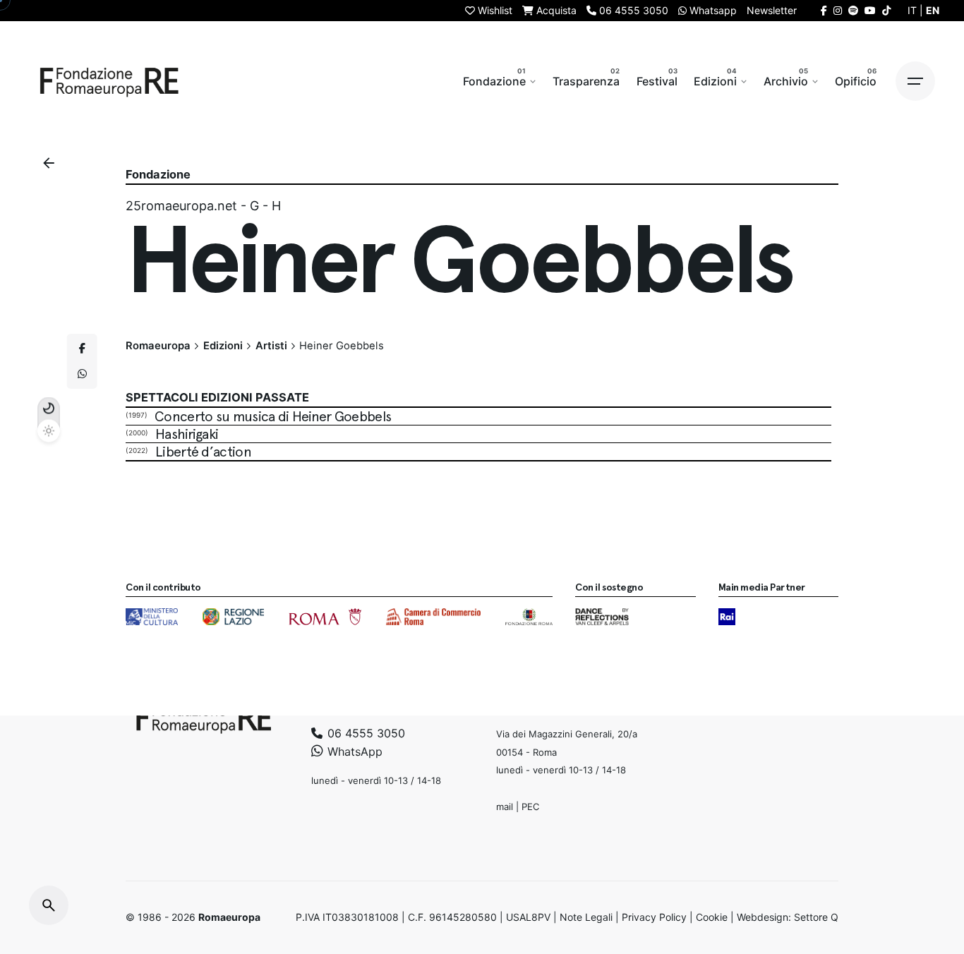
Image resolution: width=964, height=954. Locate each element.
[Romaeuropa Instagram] (837, 10)
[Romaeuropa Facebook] (824, 10)
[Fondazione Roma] (529, 616)
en (932, 10)
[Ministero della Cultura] (152, 616)
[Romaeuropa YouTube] (870, 10)
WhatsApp (353, 751)
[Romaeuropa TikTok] (886, 10)
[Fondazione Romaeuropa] (109, 81)
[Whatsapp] (82, 374)
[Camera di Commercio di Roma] (433, 616)
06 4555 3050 (364, 733)
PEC (530, 806)
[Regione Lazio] (233, 616)
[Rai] (726, 616)
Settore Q (816, 917)
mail (504, 806)
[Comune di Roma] (325, 616)
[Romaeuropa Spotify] (853, 10)
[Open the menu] (915, 81)
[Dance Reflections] (601, 616)
